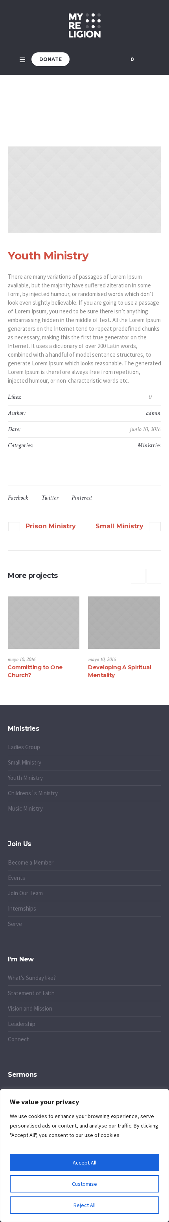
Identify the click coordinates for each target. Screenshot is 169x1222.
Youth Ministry (25, 777)
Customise (84, 1183)
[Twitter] (101, 59)
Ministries (149, 445)
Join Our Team (25, 893)
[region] (84, 1155)
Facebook (18, 498)
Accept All (84, 1162)
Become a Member (30, 862)
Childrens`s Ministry (33, 793)
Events (16, 877)
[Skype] (110, 59)
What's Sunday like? (32, 977)
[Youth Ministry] (84, 189)
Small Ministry (119, 526)
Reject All (84, 1205)
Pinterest (82, 498)
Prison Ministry (51, 526)
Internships (22, 908)
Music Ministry (25, 808)
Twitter (50, 498)
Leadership (21, 1024)
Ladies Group (24, 747)
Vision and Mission (30, 1008)
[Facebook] (91, 59)
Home (64, 110)
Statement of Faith (31, 993)
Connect (18, 1039)
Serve (15, 924)
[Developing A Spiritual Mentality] (76, 622)
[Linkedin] (81, 59)
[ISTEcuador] (85, 25)
